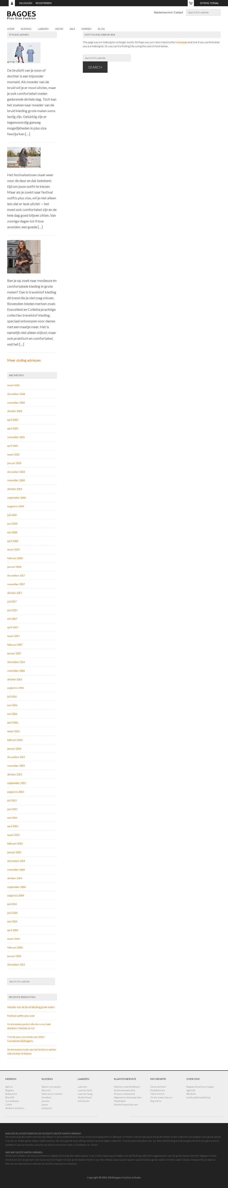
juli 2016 (11, 696)
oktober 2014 (14, 878)
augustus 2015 (15, 791)
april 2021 (12, 445)
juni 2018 (12, 523)
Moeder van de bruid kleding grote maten (31, 1007)
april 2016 (12, 722)
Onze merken (158, 1086)
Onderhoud (85, 1097)
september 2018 (16, 497)
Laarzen (82, 1086)
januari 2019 (14, 463)
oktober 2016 (14, 679)
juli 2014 (11, 904)
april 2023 (12, 419)
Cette (8, 1104)
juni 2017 (12, 610)
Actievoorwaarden (124, 1090)
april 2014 (12, 930)
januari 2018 (14, 566)
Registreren (44, 3)
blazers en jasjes (51, 1086)
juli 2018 (11, 514)
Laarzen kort (85, 1090)
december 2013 (16, 964)
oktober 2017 (14, 592)
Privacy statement (124, 1093)
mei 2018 (12, 532)
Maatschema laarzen (126, 1104)
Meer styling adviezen (24, 360)
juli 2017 (11, 601)
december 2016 (16, 662)
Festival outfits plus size (21, 1015)
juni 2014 (12, 912)
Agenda (190, 1090)
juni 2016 (12, 705)
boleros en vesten (52, 1093)
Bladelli (9, 1097)
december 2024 (16, 393)
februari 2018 (14, 558)
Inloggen (25, 3)
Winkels (191, 1093)
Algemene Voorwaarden (128, 1097)
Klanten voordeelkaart (127, 1086)
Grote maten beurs (161, 1097)
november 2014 (16, 869)
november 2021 (16, 437)
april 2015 (12, 826)
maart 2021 (13, 454)
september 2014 (16, 886)
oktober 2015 (14, 774)
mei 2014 (12, 921)
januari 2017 (14, 653)
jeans (45, 1104)
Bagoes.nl (40, 17)
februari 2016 (14, 739)
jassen (45, 1100)
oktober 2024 (14, 411)
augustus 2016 (15, 687)
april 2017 (12, 627)
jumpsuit (47, 1108)
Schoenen (84, 1100)
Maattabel (120, 1100)
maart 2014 (13, 938)
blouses (46, 1090)
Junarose (45, 1159)
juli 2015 (11, 800)
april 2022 (12, 428)
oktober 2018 (14, 488)
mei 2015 (12, 817)
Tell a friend (157, 1093)
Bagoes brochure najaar (200, 1086)
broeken (46, 1097)
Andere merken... (15, 1108)
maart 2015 (13, 834)
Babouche (11, 1093)
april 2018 (12, 540)
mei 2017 (12, 618)
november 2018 (16, 480)
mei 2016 (12, 713)
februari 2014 (14, 947)
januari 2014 (14, 956)
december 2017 (16, 575)
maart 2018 (13, 549)
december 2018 (16, 471)
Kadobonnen (157, 1090)
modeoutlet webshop (198, 1097)
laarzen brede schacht (30, 1144)
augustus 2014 (15, 895)
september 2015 (16, 783)
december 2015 (16, 757)
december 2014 (16, 860)
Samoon (59, 1163)
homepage (181, 42)
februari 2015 (14, 843)
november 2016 (16, 670)
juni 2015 (12, 809)
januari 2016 (14, 748)
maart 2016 (13, 731)
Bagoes (9, 1090)
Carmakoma (12, 1100)
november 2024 (16, 402)
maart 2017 (13, 635)
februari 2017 (14, 644)
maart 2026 (13, 385)
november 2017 (16, 584)
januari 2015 (14, 852)
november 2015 (16, 765)
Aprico (9, 1086)
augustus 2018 (15, 506)
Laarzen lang (85, 1093)
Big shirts (155, 1100)
